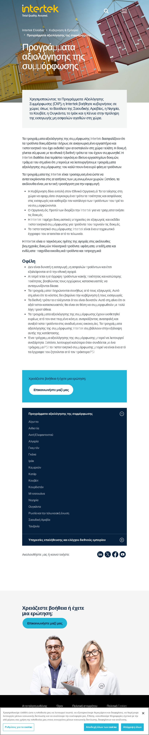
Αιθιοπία (34, 428)
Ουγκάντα (35, 506)
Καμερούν (35, 467)
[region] (74, 721)
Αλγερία (34, 441)
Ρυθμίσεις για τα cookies (18, 727)
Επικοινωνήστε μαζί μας (51, 390)
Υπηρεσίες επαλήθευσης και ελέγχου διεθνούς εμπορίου (67, 540)
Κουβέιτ (33, 480)
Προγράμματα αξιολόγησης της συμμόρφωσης (61, 414)
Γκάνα (32, 454)
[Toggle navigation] (106, 11)
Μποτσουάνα (37, 493)
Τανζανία (34, 526)
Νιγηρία (33, 500)
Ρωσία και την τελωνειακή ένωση (49, 513)
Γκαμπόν (34, 448)
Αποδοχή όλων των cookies (101, 727)
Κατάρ (32, 474)
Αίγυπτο (34, 422)
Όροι (60, 706)
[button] (122, 414)
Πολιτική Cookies (117, 706)
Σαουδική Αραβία (39, 520)
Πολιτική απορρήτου (84, 706)
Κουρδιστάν (36, 487)
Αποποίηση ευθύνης (34, 706)
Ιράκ (31, 461)
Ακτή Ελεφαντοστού (41, 435)
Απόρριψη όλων (132, 727)
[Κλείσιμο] (143, 713)
